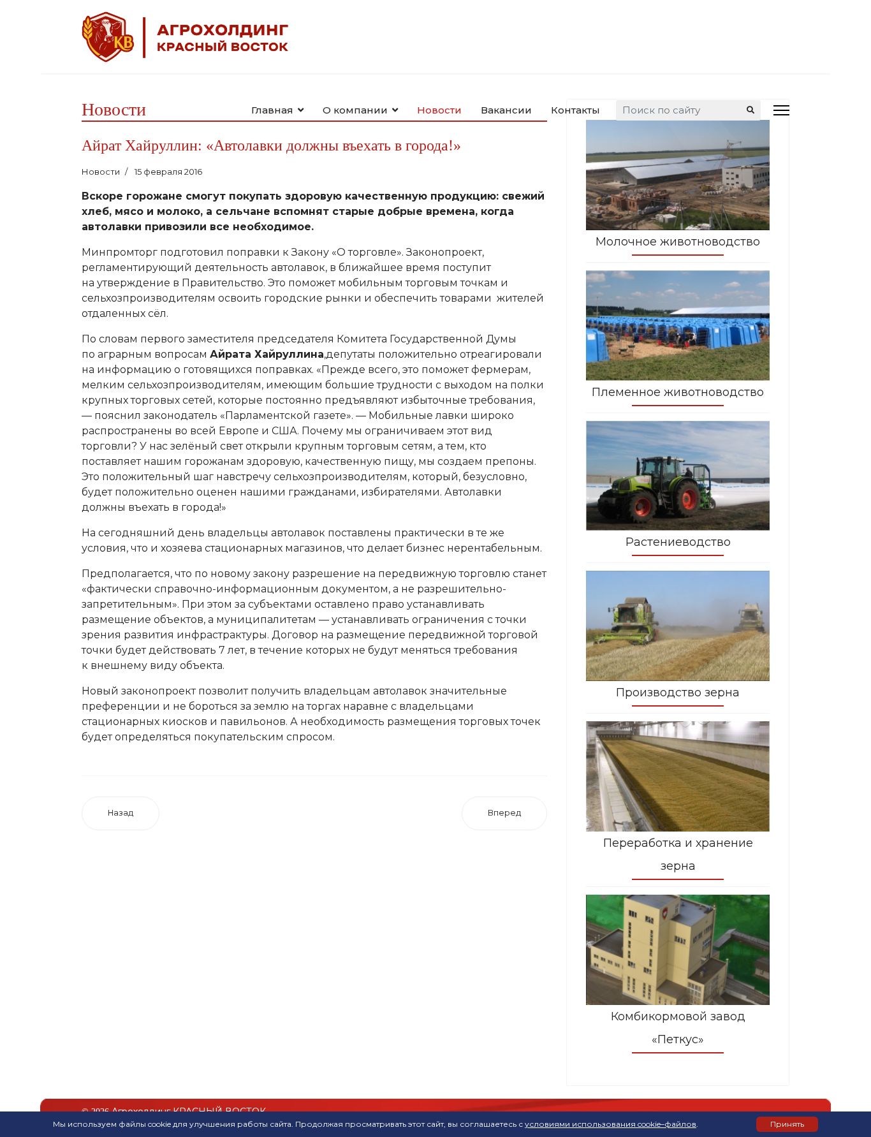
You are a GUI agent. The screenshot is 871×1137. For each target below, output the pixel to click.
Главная (272, 110)
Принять (787, 1124)
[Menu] (781, 110)
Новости (439, 110)
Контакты (575, 110)
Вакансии (506, 110)
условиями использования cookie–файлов (610, 1124)
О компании (355, 110)
